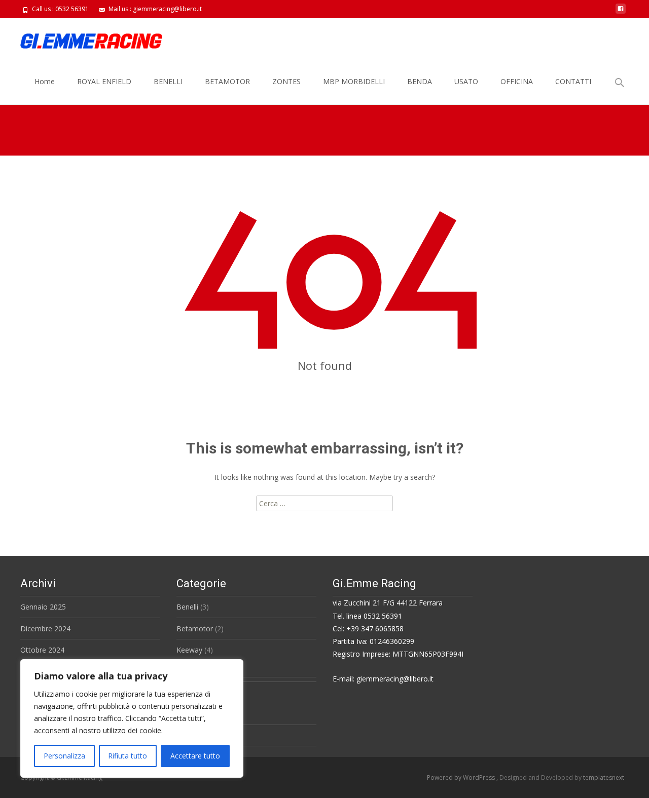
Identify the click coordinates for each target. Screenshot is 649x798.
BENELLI (168, 81)
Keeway (189, 650)
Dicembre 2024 (45, 628)
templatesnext (603, 777)
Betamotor (194, 628)
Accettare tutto (195, 756)
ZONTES (286, 81)
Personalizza (64, 756)
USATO (466, 81)
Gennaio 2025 (43, 607)
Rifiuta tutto (127, 756)
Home (44, 81)
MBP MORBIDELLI (354, 81)
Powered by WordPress (461, 777)
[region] (131, 718)
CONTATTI (573, 81)
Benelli (187, 607)
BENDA (419, 81)
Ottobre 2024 (42, 650)
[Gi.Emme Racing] (83, 38)
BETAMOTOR (227, 81)
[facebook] (621, 12)
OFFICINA (516, 81)
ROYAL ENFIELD (104, 81)
